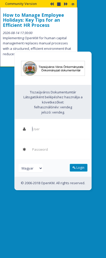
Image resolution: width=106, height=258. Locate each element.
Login (80, 167)
